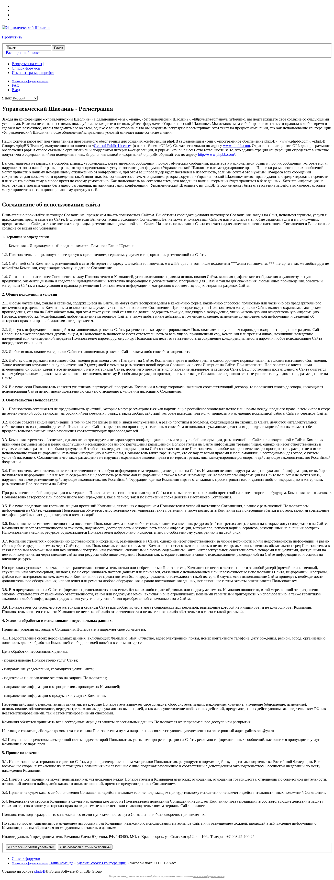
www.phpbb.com (236, 146)
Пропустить (12, 37)
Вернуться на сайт (27, 64)
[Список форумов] (26, 27)
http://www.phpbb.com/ (216, 154)
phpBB (39, 871)
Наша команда (61, 863)
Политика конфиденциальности (30, 81)
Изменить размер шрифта (33, 73)
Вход (16, 90)
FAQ (16, 85)
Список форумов (26, 68)
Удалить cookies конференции (101, 863)
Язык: (7, 98)
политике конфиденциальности (208, 876)
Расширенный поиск (23, 52)
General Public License (112, 146)
